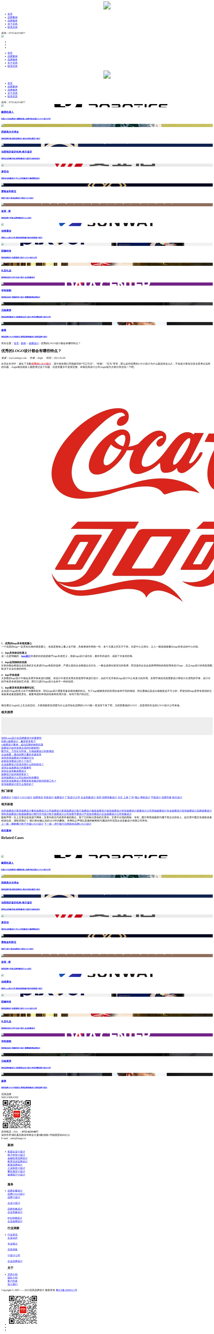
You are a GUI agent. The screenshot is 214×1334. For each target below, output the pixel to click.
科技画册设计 (129, 810)
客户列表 (13, 1281)
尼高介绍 (13, 1274)
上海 (125, 797)
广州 (131, 797)
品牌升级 (167, 797)
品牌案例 (13, 17)
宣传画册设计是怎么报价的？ (17, 784)
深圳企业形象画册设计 (13, 771)
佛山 (137, 797)
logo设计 (26, 656)
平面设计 (156, 797)
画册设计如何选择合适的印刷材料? (20, 748)
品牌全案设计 (15, 1190)
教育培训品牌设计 (18, 1161)
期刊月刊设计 (41, 814)
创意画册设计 (8, 810)
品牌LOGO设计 (16, 1194)
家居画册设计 (68, 810)
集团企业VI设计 (16, 1151)
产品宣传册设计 (93, 814)
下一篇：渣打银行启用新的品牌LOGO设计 (67, 824)
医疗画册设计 (83, 810)
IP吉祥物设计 (15, 1218)
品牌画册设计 (204, 810)
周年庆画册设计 (10, 814)
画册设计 (34, 343)
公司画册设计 (53, 810)
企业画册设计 (109, 814)
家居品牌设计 (15, 1164)
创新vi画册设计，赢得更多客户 (18, 741)
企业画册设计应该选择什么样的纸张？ (22, 764)
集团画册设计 (26, 814)
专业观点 (13, 1243)
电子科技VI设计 (16, 1155)
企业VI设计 (14, 1203)
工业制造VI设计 (16, 1168)
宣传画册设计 (189, 810)
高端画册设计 (159, 810)
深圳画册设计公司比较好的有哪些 (20, 777)
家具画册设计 (23, 810)
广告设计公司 (72, 797)
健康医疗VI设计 (16, 1174)
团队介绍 (13, 1277)
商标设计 (145, 797)
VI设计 (16, 797)
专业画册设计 (174, 810)
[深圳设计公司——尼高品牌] (107, 8)
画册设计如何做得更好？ (15, 774)
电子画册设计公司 (59, 814)
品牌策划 (38, 797)
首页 (10, 14)
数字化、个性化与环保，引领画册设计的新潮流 (27, 751)
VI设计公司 (14, 1255)
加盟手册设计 (76, 814)
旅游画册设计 (114, 810)
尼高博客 (13, 1249)
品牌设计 (6, 797)
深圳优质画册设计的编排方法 (17, 757)
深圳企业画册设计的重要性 (16, 767)
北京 (120, 797)
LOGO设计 (26, 797)
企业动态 (13, 1238)
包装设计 (49, 797)
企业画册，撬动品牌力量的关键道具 (21, 754)
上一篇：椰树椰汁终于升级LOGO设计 (22, 824)
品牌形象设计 (109, 797)
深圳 (98, 797)
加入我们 (13, 1284)
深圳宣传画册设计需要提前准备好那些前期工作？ (28, 781)
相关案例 (6, 830)
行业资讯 (13, 1234)
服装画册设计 (99, 810)
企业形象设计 (88, 797)
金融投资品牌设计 (18, 1158)
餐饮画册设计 (38, 810)
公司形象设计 (124, 814)
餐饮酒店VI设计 (16, 1171)
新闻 (23, 343)
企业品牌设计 (15, 1261)
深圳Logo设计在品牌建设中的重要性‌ (21, 738)
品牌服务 (13, 20)
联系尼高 (13, 27)
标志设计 (177, 797)
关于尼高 (13, 24)
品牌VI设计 (14, 1197)
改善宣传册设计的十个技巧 (16, 761)
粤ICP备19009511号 (66, 1290)
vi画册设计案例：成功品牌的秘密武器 (22, 744)
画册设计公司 (144, 810)
